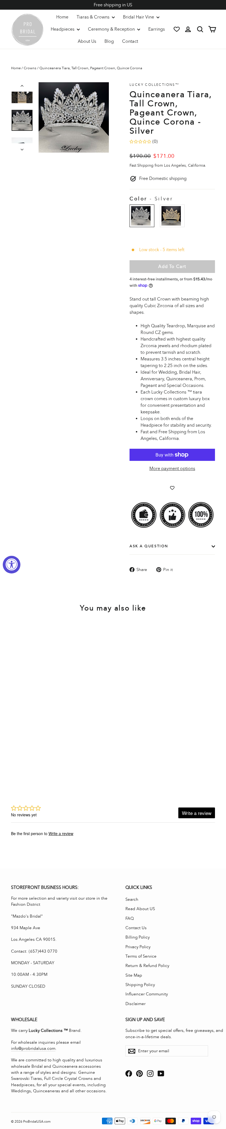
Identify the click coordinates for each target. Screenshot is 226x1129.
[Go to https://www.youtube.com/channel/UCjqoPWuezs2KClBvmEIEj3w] (161, 1073)
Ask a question (149, 546)
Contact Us (136, 927)
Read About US (140, 908)
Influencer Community (146, 994)
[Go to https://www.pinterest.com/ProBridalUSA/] (139, 1073)
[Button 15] (22, 87)
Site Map (133, 975)
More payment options (172, 468)
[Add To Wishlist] (172, 488)
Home (62, 17)
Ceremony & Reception (112, 29)
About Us (87, 41)
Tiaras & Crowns (94, 17)
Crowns (30, 68)
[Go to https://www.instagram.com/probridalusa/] (150, 1073)
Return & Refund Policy (147, 965)
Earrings (156, 29)
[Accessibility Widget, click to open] (11, 564)
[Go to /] (27, 29)
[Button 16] (22, 148)
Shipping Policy (140, 984)
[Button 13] (74, 117)
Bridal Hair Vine (139, 17)
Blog (109, 41)
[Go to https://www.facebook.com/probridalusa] (128, 1073)
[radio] (142, 215)
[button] (22, 95)
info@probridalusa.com (33, 1048)
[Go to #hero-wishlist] (177, 29)
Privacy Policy (137, 946)
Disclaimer (135, 1003)
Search (131, 899)
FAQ (129, 918)
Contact (130, 41)
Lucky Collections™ (154, 85)
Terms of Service (141, 956)
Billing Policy (137, 937)
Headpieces (63, 29)
